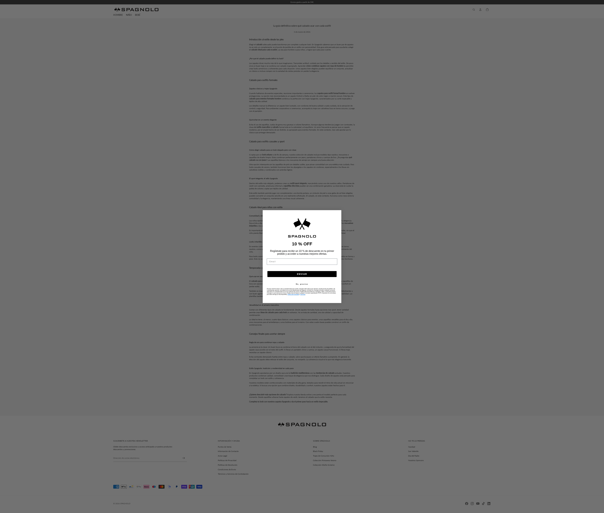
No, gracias (302, 284)
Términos (302, 294)
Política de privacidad (293, 294)
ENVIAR (302, 274)
